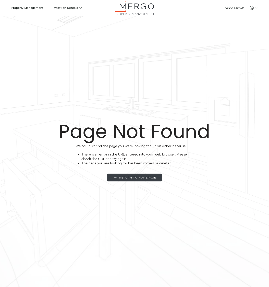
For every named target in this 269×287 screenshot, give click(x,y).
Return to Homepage (137, 177)
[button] (254, 8)
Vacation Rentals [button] (66, 8)
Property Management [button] (27, 8)
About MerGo (234, 7)
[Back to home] (134, 8)
